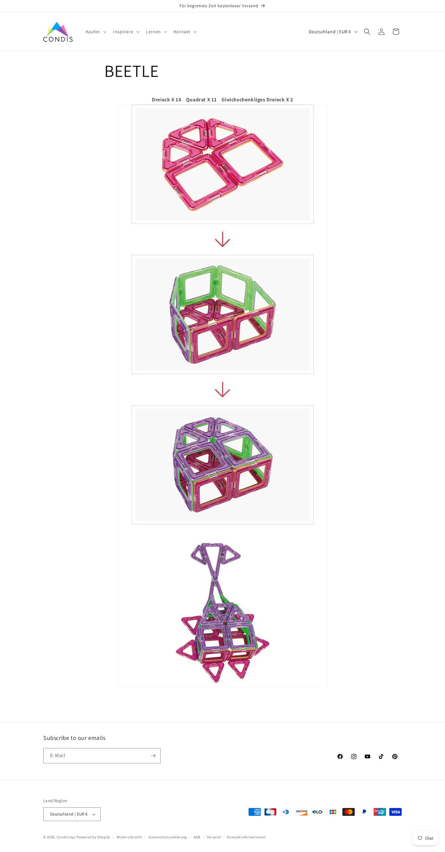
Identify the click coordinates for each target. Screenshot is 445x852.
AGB (197, 837)
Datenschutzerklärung (168, 837)
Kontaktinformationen (246, 837)
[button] (95, 31)
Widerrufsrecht (129, 837)
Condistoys (66, 837)
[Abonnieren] (153, 755)
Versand (214, 837)
